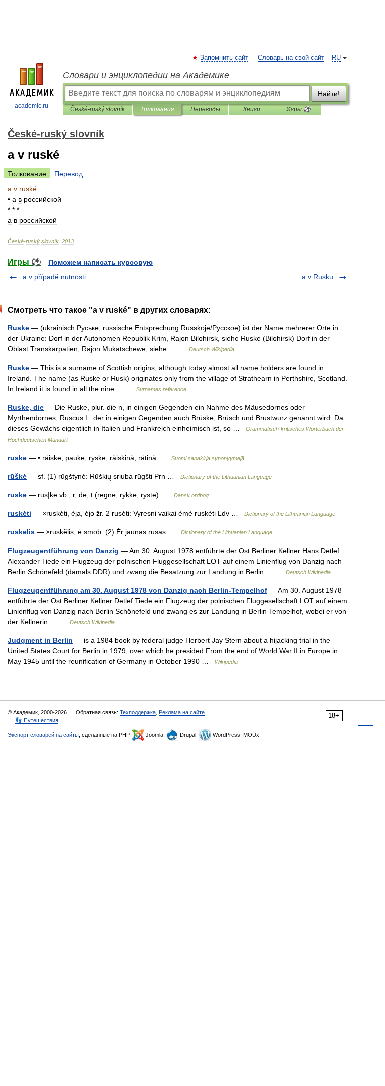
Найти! (329, 94)
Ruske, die (26, 407)
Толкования (157, 109)
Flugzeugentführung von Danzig (63, 551)
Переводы (205, 109)
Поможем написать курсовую (100, 262)
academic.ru (31, 105)
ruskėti (19, 513)
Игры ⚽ (298, 109)
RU (336, 57)
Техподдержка (138, 712)
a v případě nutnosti (54, 277)
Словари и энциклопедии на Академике (146, 75)
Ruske (18, 328)
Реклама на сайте (182, 712)
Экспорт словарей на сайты (43, 735)
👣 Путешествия (36, 720)
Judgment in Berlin (40, 640)
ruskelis (21, 532)
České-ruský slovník (97, 109)
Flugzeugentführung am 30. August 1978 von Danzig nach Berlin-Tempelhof (137, 590)
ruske (17, 458)
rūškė (17, 476)
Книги (251, 109)
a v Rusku (317, 277)
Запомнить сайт (224, 57)
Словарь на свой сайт (291, 57)
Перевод (68, 174)
